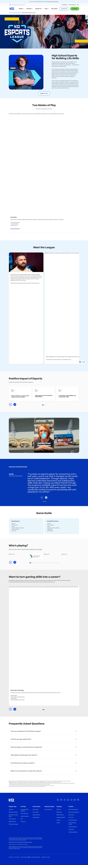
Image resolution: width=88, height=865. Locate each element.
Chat (22, 818)
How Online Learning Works (13, 815)
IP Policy (48, 857)
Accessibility (43, 857)
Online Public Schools (73, 809)
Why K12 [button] (21, 8)
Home (10, 12)
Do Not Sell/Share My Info (35, 857)
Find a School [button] (47, 809)
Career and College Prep (73, 812)
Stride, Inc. (59, 809)
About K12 (11, 809)
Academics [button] (29, 8)
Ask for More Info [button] (24, 813)
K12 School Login (73, 4)
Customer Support (25, 816)
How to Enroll (35, 812)
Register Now (44, 93)
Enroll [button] (46, 8)
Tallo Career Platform (73, 832)
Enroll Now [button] (74, 8)
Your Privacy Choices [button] (24, 857)
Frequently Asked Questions (24, 810)
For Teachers (71, 829)
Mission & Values (60, 814)
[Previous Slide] (10, 404)
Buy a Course (71, 814)
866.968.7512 (65, 4)
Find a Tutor (71, 817)
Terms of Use (11, 857)
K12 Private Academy (13, 824)
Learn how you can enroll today (52, 1)
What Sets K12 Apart (13, 812)
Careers (58, 822)
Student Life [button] (38, 8)
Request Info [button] (64, 8)
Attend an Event (12, 821)
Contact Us (23, 821)
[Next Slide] (14, 404)
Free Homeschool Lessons (72, 823)
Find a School (54, 8)
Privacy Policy (17, 857)
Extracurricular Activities (16, 12)
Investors (58, 820)
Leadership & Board (61, 817)
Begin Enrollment (36, 814)
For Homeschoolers (72, 820)
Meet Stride (59, 812)
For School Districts (72, 826)
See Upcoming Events (15, 228)
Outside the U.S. (36, 817)
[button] (78, 4)
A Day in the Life (12, 818)
